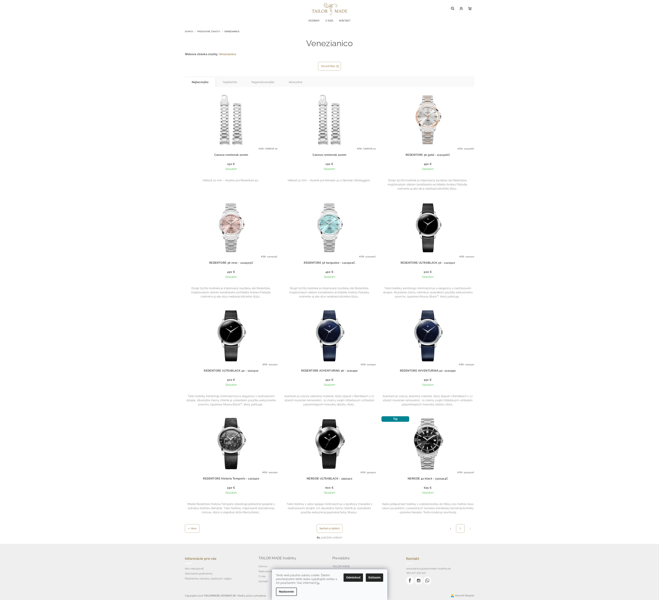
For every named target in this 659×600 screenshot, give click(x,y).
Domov (263, 566)
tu (318, 582)
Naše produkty (268, 571)
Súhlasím (374, 577)
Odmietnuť (353, 577)
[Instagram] (419, 580)
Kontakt (263, 581)
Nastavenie (286, 591)
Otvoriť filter (328, 66)
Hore (194, 528)
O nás (262, 576)
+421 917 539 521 (416, 572)
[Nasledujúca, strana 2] (460, 528)
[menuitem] (314, 21)
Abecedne (295, 82)
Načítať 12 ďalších (330, 528)
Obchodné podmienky (199, 573)
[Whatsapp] (427, 580)
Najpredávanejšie (263, 82)
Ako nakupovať (194, 568)
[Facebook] (410, 580)
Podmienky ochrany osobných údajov (208, 578)
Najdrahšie (230, 82)
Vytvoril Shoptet (464, 595)
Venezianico (227, 54)
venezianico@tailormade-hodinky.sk (428, 568)
